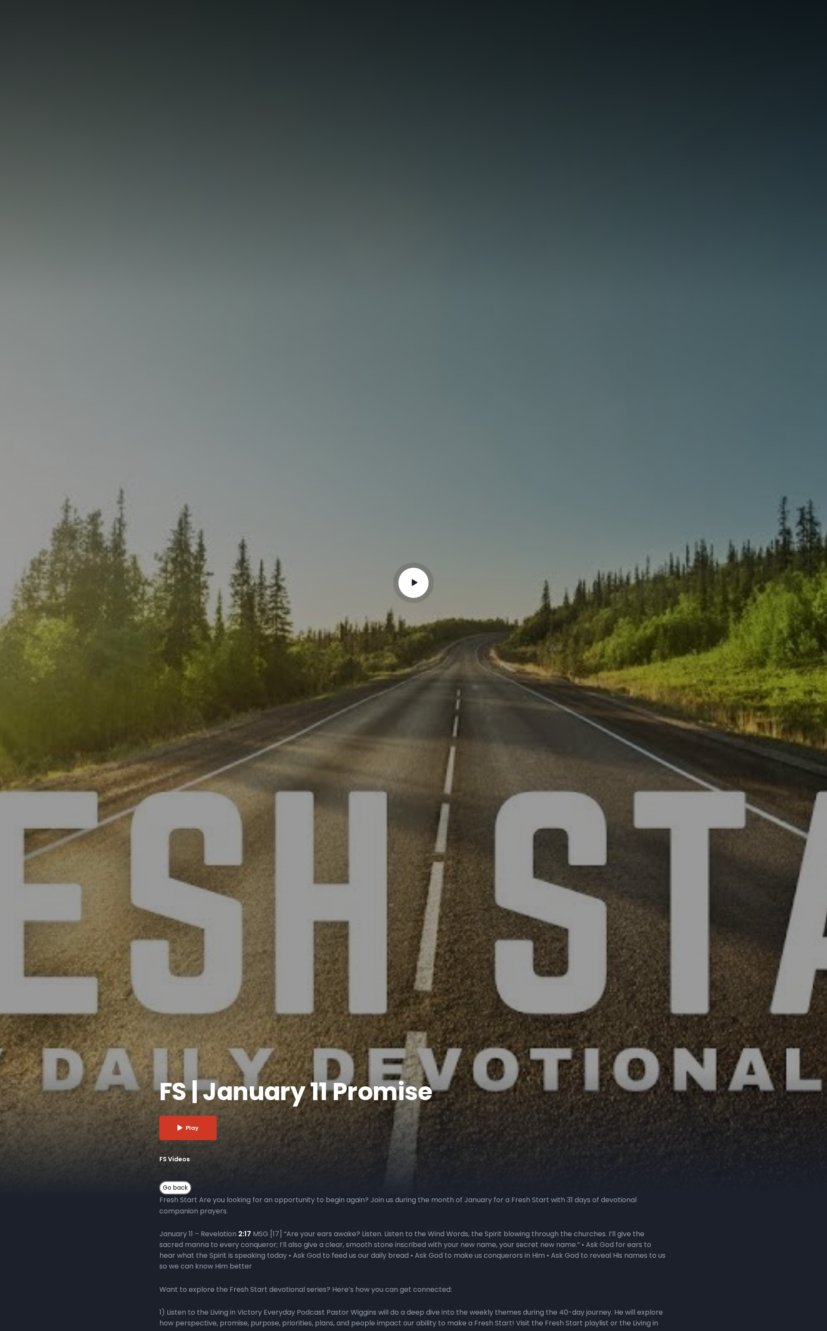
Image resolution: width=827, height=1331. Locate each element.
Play (192, 1128)
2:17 (244, 1234)
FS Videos (174, 1159)
